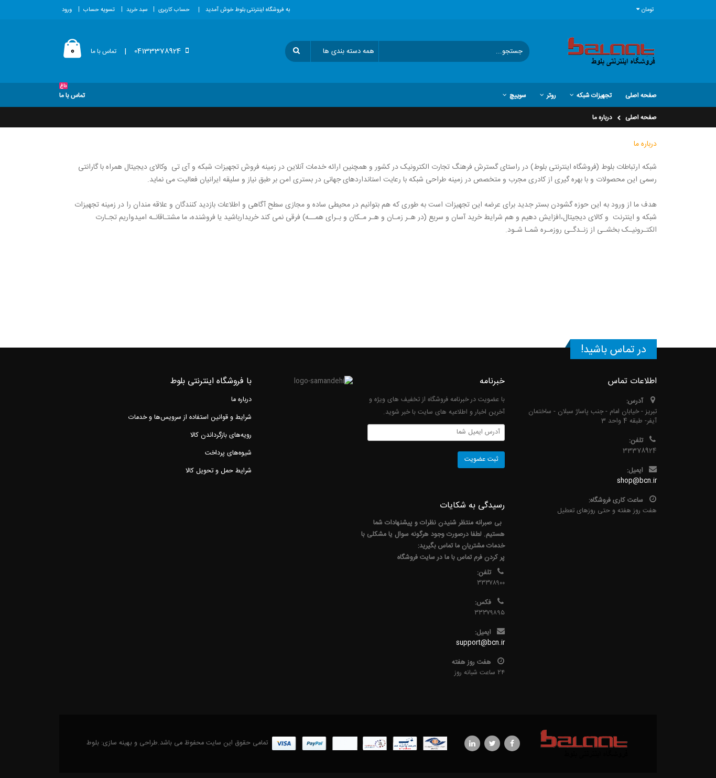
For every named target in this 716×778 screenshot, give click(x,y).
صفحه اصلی (641, 117)
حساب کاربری (174, 10)
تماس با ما (103, 51)
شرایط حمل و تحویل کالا (219, 471)
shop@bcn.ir (637, 481)
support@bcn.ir (480, 643)
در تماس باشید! (613, 350)
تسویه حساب (99, 10)
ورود (67, 10)
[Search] (298, 51)
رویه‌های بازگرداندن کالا (221, 435)
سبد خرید (137, 10)
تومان (648, 10)
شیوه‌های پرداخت (228, 453)
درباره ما (602, 117)
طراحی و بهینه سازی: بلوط (122, 743)
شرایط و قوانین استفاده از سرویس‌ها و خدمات (190, 417)
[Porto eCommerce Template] (584, 744)
